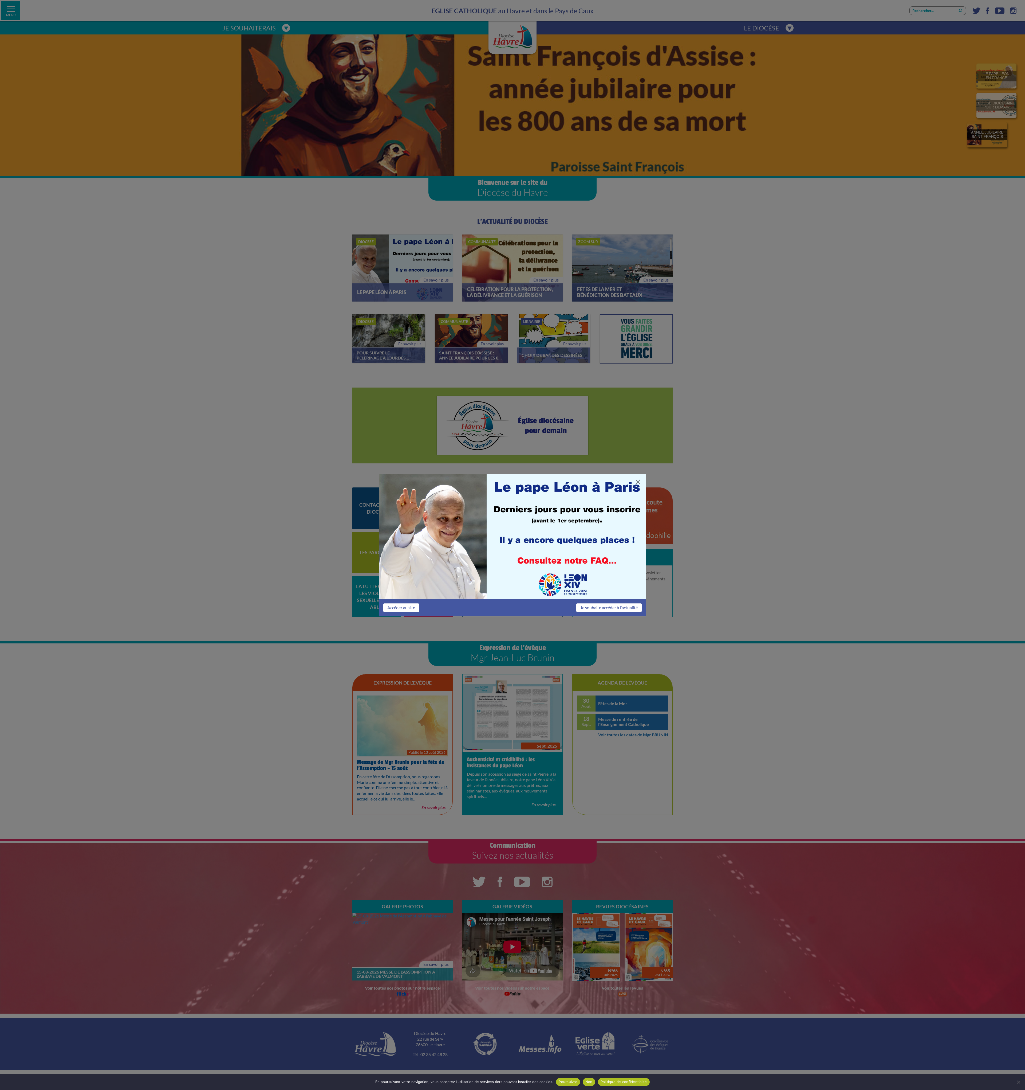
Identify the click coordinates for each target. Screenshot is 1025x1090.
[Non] (1018, 1082)
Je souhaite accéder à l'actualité (609, 607)
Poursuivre (568, 1082)
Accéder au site (401, 607)
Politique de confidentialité (624, 1082)
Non (589, 1082)
